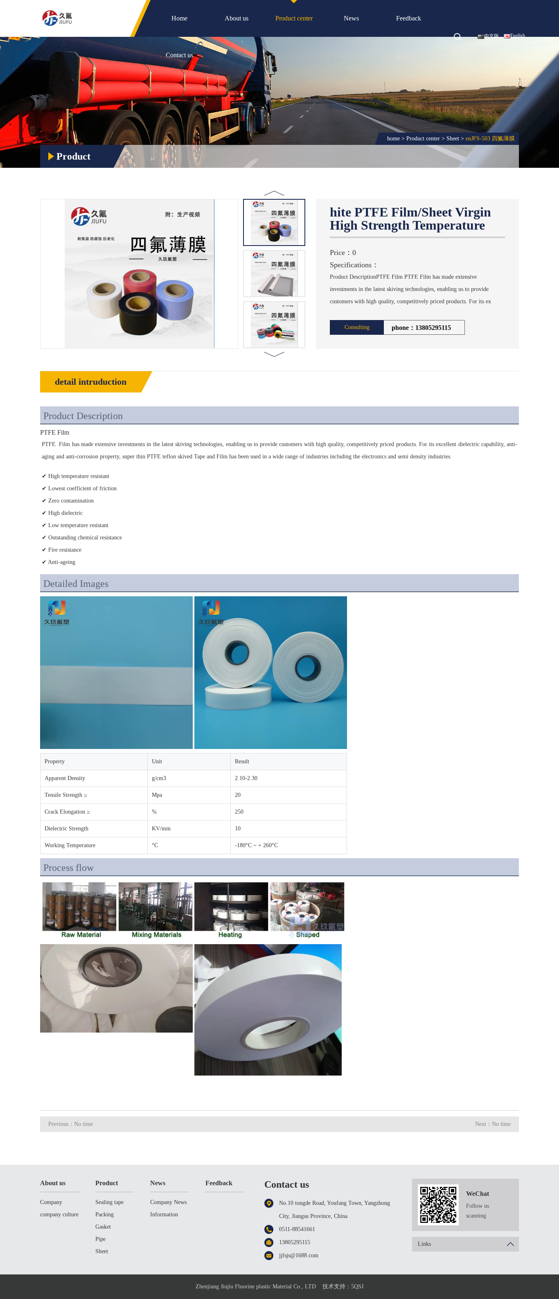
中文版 (491, 36)
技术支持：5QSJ (342, 1286)
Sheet (452, 138)
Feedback (408, 18)
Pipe (100, 1239)
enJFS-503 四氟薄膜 (490, 138)
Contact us (179, 55)
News (351, 18)
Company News (168, 1202)
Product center (294, 18)
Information (164, 1214)
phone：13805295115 (421, 327)
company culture (59, 1214)
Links (424, 1244)
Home (179, 18)
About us (236, 18)
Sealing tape (109, 1202)
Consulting (357, 327)
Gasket (103, 1227)
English (517, 35)
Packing (104, 1214)
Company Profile (51, 1204)
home (393, 138)
